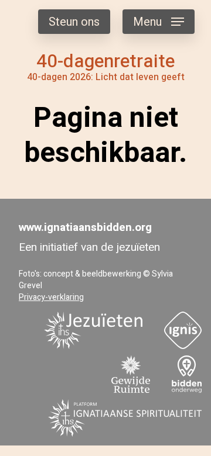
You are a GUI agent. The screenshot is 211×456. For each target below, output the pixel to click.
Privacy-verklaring (51, 297)
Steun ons (74, 21)
